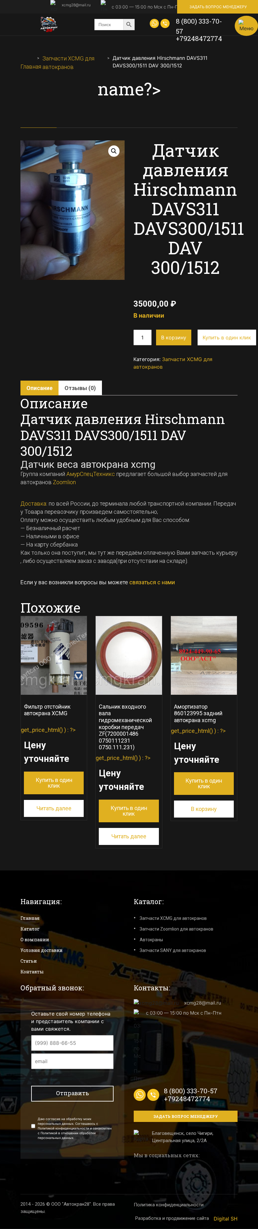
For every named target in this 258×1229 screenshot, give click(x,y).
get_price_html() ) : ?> (48, 746)
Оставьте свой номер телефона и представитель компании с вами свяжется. (70, 1021)
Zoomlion (64, 482)
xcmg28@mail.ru (76, 5)
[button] (114, 151)
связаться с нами (152, 582)
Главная (30, 66)
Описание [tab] (39, 388)
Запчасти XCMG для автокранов (173, 918)
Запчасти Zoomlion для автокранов (176, 929)
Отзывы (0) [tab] (80, 388)
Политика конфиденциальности (169, 1205)
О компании (34, 940)
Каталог (30, 929)
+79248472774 (199, 38)
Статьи (28, 961)
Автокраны (151, 939)
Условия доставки (41, 950)
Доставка (33, 503)
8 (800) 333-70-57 (199, 26)
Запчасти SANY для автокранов (173, 950)
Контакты (32, 972)
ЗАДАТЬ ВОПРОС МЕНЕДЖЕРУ (218, 6)
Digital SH (226, 1218)
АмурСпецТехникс (90, 474)
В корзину (173, 337)
